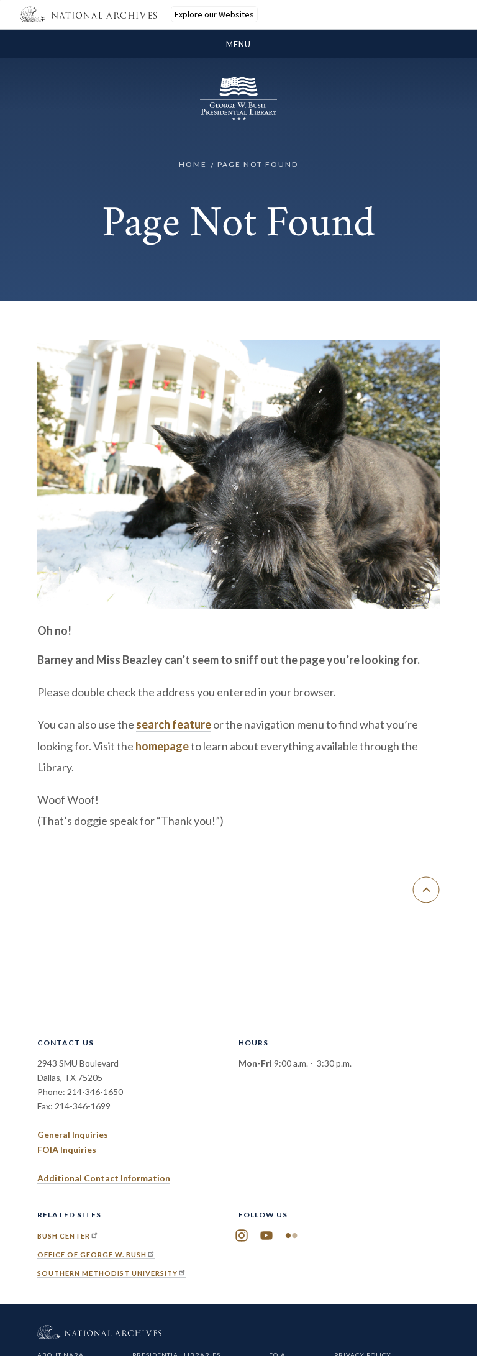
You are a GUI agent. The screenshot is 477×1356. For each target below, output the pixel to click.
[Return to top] (426, 889)
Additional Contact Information (103, 1178)
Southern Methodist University (107, 1273)
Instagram (241, 1235)
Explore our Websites (214, 14)
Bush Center (63, 1236)
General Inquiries (72, 1134)
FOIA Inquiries (66, 1149)
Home (193, 164)
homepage (162, 746)
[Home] (238, 116)
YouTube (266, 1235)
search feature (173, 724)
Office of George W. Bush (92, 1254)
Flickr (291, 1235)
